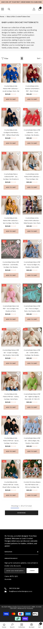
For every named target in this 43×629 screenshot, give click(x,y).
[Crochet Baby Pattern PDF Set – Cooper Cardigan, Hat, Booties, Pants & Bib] (11, 337)
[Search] (9, 9)
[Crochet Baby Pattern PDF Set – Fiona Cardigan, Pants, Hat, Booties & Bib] (32, 293)
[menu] (2, 9)
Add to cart (11, 99)
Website (21, 608)
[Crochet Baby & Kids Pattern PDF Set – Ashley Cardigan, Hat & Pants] (11, 381)
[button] (22, 58)
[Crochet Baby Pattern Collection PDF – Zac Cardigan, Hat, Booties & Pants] (11, 161)
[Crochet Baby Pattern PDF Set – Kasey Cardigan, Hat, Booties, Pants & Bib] (32, 249)
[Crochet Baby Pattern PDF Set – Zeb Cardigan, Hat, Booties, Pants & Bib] (32, 425)
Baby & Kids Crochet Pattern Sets (18, 16)
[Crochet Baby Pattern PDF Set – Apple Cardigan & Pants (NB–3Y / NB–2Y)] (32, 381)
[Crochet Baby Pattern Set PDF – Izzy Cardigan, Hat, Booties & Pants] (11, 293)
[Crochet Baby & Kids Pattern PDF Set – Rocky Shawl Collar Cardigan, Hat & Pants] (11, 469)
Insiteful (30, 608)
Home (2, 16)
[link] (12, 625)
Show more (21, 512)
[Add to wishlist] (18, 65)
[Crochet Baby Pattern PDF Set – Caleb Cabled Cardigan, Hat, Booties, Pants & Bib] (32, 337)
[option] (21, 2)
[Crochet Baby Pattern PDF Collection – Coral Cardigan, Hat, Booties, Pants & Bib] (32, 117)
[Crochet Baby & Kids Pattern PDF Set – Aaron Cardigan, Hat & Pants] (11, 425)
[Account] (34, 9)
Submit (32, 570)
